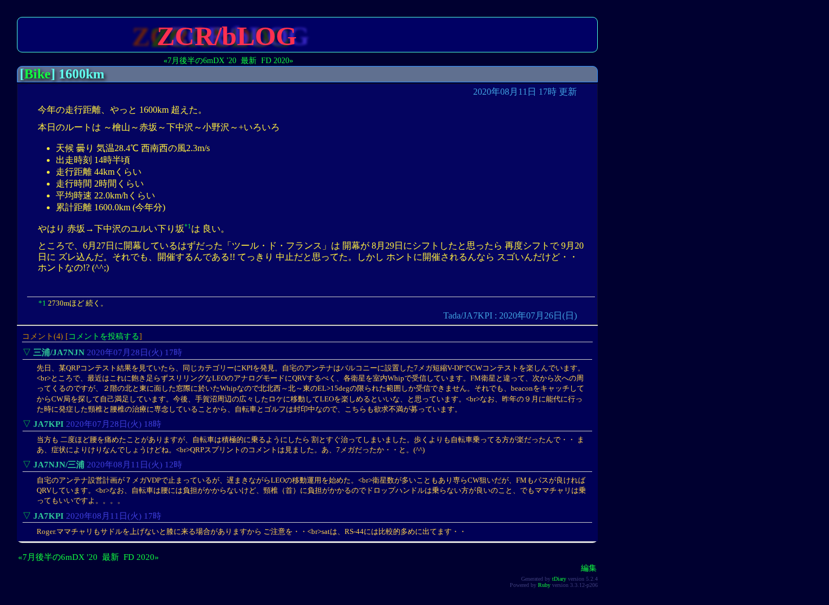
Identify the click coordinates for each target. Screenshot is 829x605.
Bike (37, 74)
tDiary (559, 579)
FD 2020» (277, 60)
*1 (187, 226)
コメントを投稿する (103, 336)
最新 (249, 60)
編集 (589, 567)
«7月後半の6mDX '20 (200, 60)
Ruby (544, 585)
